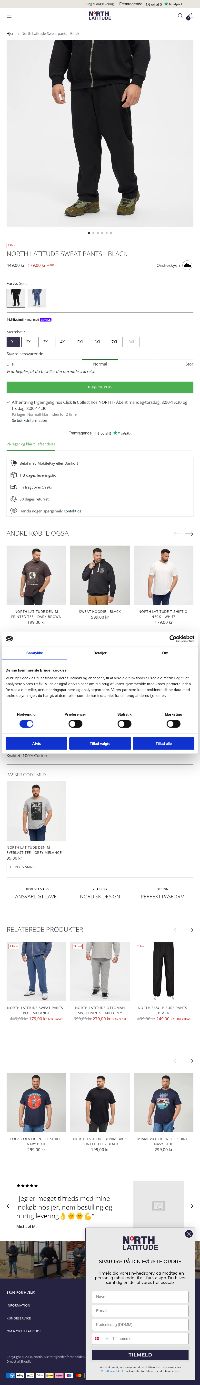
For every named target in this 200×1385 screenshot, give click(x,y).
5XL (80, 341)
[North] (100, 15)
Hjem (11, 33)
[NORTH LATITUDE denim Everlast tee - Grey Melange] (36, 811)
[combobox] (101, 1339)
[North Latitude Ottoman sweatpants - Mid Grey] (100, 971)
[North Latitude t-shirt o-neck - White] (163, 575)
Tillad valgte (100, 743)
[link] (140, 1243)
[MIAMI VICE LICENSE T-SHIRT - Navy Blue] (163, 1102)
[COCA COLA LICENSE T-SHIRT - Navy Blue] (36, 1102)
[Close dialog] (189, 1234)
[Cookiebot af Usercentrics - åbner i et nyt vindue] (173, 639)
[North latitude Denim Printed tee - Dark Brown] (36, 575)
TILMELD (140, 1355)
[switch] (75, 724)
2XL (29, 341)
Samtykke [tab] (34, 653)
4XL (63, 341)
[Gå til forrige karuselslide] (8, 1206)
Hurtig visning (22, 867)
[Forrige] (73, 4)
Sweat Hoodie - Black (100, 611)
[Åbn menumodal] (9, 16)
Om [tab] (165, 653)
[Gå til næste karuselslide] (192, 1206)
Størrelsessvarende (25, 353)
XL (13, 341)
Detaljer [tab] (100, 653)
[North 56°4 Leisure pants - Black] (163, 971)
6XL (97, 341)
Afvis (36, 743)
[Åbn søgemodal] (180, 16)
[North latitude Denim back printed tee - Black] (100, 1102)
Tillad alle (164, 743)
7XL (114, 341)
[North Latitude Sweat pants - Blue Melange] (36, 971)
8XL (132, 341)
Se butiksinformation (29, 420)
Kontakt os (72, 511)
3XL (46, 341)
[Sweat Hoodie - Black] (100, 575)
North (37, 1357)
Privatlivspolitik (110, 1371)
